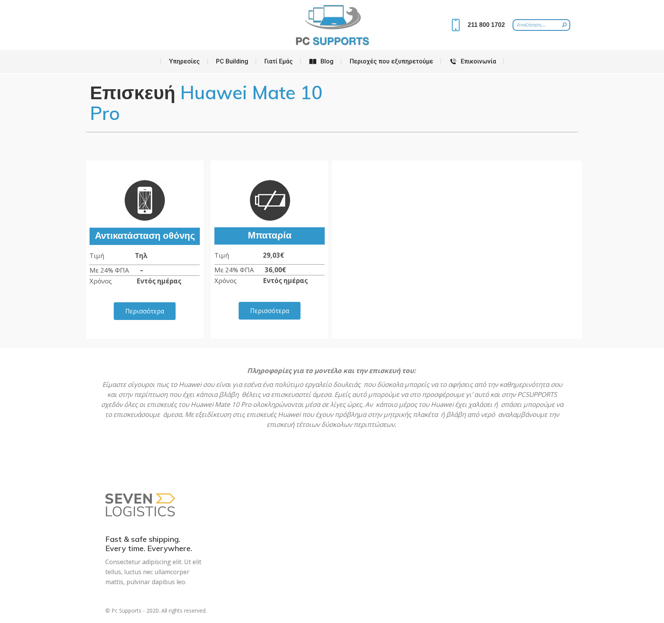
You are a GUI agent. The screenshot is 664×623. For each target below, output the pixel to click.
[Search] (564, 25)
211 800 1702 (486, 25)
